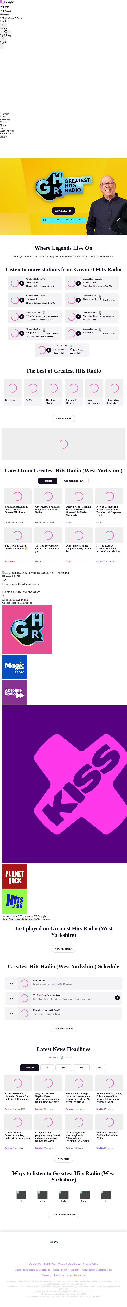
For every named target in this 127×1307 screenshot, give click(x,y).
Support (74, 1269)
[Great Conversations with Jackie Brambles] (94, 379)
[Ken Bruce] (12, 379)
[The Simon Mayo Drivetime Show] (53, 379)
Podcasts (7, 10)
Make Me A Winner (12, 18)
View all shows (63, 418)
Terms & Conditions (69, 1264)
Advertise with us (76, 1275)
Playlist (3, 116)
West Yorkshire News (73, 481)
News (6, 14)
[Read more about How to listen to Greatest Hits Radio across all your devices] (109, 535)
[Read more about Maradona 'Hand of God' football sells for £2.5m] (109, 1122)
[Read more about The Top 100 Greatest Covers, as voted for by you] (48, 535)
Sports (81, 1067)
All (99, 1067)
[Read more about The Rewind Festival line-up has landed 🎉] (18, 535)
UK (47, 1067)
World (64, 1067)
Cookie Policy (60, 1269)
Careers (46, 1275)
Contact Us (35, 1264)
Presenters (5, 119)
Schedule (4, 114)
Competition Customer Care (97, 1269)
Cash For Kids (7, 131)
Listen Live (61, 210)
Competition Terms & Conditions (32, 1269)
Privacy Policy (90, 1264)
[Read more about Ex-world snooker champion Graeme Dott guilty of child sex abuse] (18, 1083)
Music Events (10, 561)
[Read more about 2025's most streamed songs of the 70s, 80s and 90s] (79, 535)
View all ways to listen (63, 1214)
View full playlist (63, 948)
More (2, 136)
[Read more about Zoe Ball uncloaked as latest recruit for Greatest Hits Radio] (18, 496)
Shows (3, 122)
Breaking (29, 1067)
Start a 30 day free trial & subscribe (19, 919)
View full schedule (63, 1028)
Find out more (43, 919)
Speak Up (58, 1275)
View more (63, 1158)
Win (2, 128)
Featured (48, 481)
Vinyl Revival (7, 133)
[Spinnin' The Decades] (74, 379)
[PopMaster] (33, 379)
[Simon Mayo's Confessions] (114, 379)
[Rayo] (54, 1242)
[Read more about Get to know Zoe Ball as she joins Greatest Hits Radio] (48, 496)
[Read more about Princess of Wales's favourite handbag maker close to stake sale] (18, 1122)
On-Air (8, 522)
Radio (6, 7)
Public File (49, 1264)
